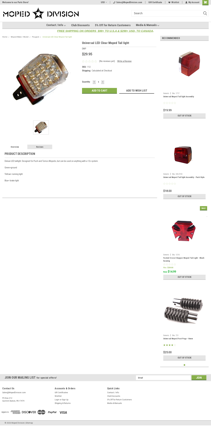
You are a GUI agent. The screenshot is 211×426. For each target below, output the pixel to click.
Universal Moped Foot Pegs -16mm (178, 339)
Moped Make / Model (20, 37)
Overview (15, 147)
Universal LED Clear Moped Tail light (57, 37)
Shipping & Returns (63, 403)
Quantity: (86, 82)
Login (57, 400)
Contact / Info (55, 25)
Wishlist (175, 2)
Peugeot (35, 37)
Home (4, 37)
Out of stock (184, 115)
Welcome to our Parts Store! (15, 2)
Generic (166, 93)
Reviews (39, 147)
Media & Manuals (146, 25)
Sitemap (29, 423)
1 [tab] (184, 365)
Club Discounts (80, 25)
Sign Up (65, 400)
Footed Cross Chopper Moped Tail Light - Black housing (183, 259)
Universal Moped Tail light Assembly (178, 97)
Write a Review (124, 61)
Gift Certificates (61, 392)
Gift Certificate (155, 2)
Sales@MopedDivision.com (129, 2)
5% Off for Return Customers (113, 25)
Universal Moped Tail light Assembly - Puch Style (184, 177)
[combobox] (170, 13)
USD (103, 2)
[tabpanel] (184, 81)
